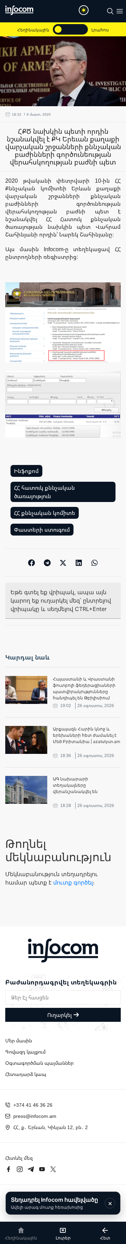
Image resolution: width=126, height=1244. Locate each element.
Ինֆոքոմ (26, 471)
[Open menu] (120, 11)
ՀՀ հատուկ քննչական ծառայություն (44, 492)
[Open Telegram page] (31, 1169)
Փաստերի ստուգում (42, 529)
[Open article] (26, 690)
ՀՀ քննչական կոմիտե (44, 513)
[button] (32, 562)
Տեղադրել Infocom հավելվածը (54, 1203)
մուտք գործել (73, 882)
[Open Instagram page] (19, 1169)
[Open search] (110, 11)
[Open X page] (53, 1169)
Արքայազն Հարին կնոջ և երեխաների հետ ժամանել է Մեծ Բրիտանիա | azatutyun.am (86, 735)
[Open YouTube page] (42, 1169)
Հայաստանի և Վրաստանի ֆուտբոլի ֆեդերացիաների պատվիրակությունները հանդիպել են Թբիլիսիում (84, 688)
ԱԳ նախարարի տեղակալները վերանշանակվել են (75, 785)
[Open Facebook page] (8, 1169)
